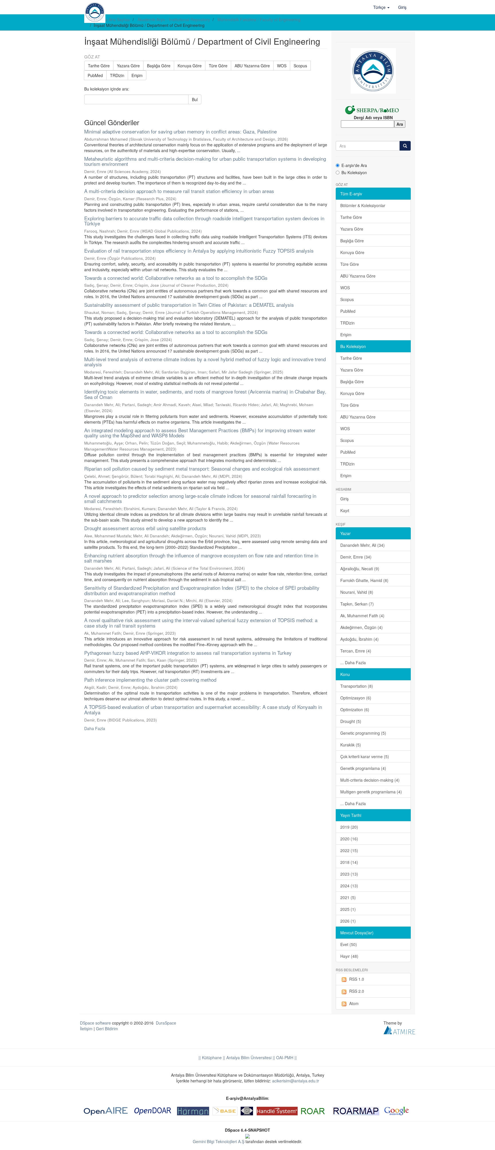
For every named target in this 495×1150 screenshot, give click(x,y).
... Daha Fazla (353, 662)
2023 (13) (349, 874)
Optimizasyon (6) (355, 698)
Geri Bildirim (107, 1028)
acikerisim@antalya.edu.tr (295, 1081)
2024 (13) (349, 885)
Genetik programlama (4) (363, 768)
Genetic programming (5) (363, 733)
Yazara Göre (128, 65)
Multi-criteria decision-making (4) (370, 780)
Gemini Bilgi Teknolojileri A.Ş (218, 1141)
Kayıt (344, 510)
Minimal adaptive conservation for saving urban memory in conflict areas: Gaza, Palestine (180, 131)
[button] (381, 7)
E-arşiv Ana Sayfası (112, 19)
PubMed (95, 75)
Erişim (137, 75)
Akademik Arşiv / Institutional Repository (174, 19)
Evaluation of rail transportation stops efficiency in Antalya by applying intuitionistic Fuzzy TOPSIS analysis (199, 250)
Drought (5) (350, 721)
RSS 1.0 (356, 979)
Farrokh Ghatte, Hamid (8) (364, 580)
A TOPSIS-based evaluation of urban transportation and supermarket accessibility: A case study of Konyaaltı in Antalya (203, 709)
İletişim (86, 1028)
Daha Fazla (94, 728)
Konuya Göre (190, 65)
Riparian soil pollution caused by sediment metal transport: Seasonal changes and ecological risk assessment (201, 468)
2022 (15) (349, 850)
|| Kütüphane (210, 1057)
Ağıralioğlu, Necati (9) (359, 568)
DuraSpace (166, 1023)
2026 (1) (348, 921)
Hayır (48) (349, 956)
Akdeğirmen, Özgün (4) (361, 627)
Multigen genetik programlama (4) (371, 792)
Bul (195, 99)
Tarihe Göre (99, 65)
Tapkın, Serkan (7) (357, 604)
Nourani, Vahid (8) (356, 592)
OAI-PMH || (286, 1057)
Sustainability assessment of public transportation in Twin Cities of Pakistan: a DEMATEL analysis (189, 304)
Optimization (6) (354, 709)
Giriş (344, 499)
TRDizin (117, 75)
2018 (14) (349, 862)
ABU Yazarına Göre (252, 65)
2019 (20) (349, 827)
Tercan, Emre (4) (355, 651)
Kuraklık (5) (350, 745)
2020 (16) (349, 839)
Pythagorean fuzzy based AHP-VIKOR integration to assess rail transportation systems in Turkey (188, 652)
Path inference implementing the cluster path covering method (150, 679)
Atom (354, 1003)
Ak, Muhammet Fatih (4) (362, 615)
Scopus (300, 65)
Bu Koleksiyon (354, 172)
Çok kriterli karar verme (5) (364, 756)
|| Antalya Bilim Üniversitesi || (248, 1057)
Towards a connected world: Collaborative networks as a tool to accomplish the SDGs (176, 277)
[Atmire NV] (399, 1029)
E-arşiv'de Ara (354, 165)
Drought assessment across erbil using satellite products (145, 528)
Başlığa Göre (158, 65)
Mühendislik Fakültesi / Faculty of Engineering (258, 19)
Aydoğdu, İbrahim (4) (359, 639)
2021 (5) (348, 897)
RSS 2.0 (356, 991)
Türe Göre (218, 65)
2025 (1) (348, 909)
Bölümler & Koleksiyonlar (362, 205)
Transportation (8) (356, 686)
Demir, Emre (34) (356, 557)
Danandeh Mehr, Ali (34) (362, 545)
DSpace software (95, 1023)
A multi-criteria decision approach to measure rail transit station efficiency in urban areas (179, 190)
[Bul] (405, 146)
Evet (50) (348, 944)
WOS (281, 65)
